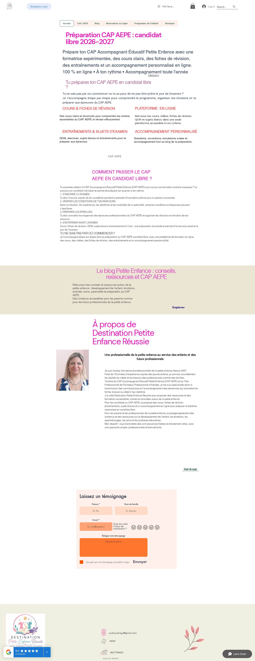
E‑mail (116, 348)
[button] (168, 300)
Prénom (116, 334)
